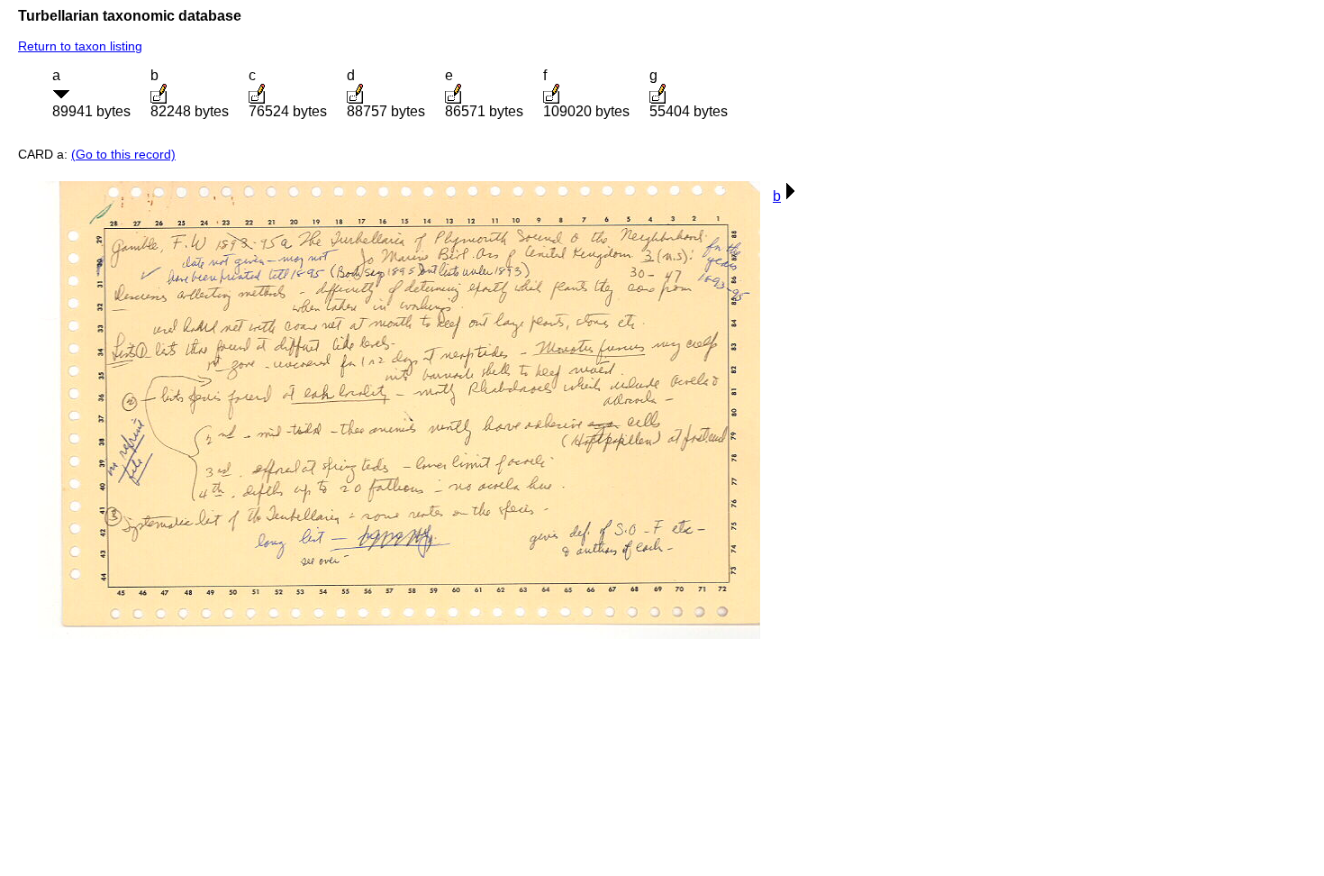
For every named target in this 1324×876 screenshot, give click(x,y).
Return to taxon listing (80, 46)
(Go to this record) (123, 154)
